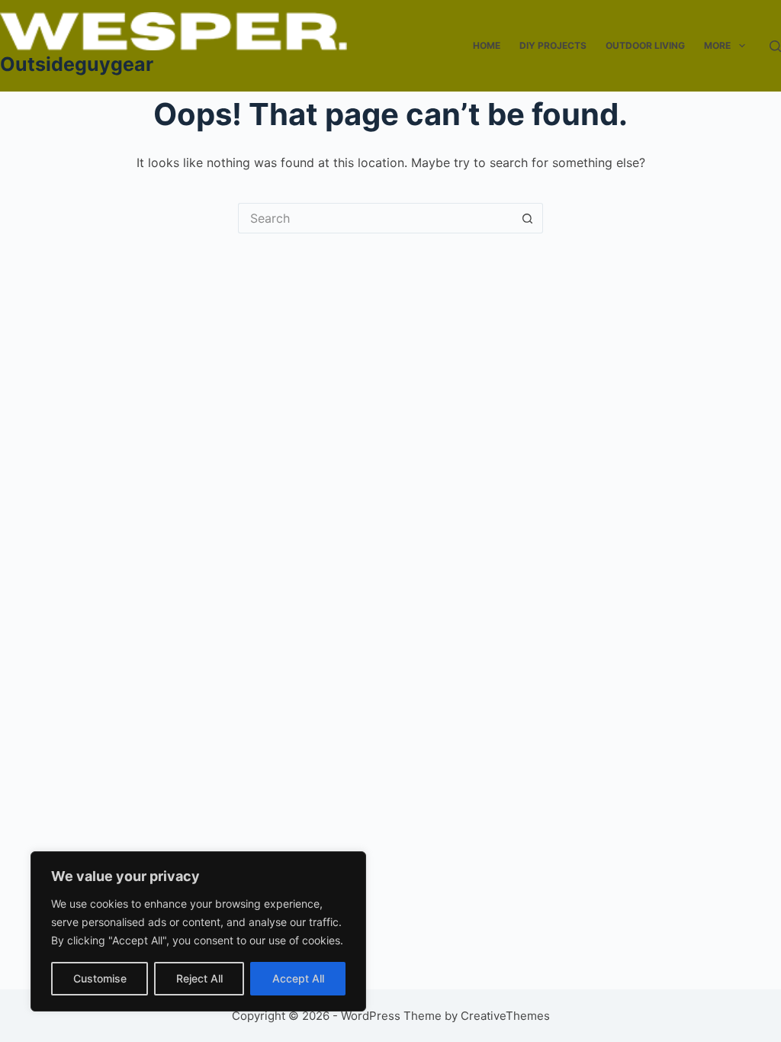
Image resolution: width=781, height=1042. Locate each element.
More (717, 45)
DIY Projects (553, 45)
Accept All (298, 978)
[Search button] (528, 218)
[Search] (775, 46)
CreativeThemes (505, 1015)
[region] (198, 931)
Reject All (199, 978)
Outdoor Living (645, 45)
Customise (100, 978)
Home (486, 45)
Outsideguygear (76, 64)
